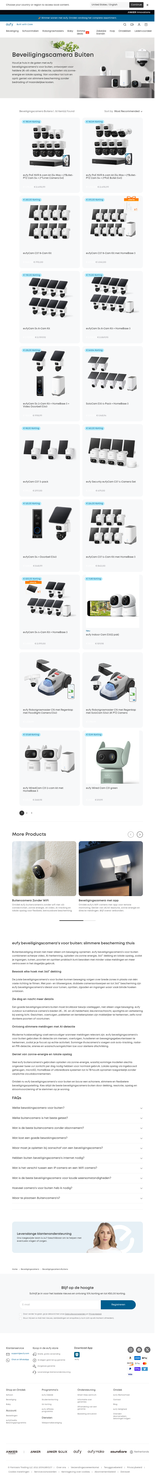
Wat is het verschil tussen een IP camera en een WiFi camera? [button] (54, 1168)
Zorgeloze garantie (46, 1366)
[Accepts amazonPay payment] (130, 1358)
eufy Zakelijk (47, 1395)
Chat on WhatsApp (20, 1359)
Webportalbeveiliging (52, 1423)
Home (15, 1269)
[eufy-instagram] (131, 1350)
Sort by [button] (108, 111)
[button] (147, 5)
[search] (125, 24)
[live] (132, 24)
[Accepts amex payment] (137, 1358)
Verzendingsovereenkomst (85, 1467)
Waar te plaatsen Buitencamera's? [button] (36, 1198)
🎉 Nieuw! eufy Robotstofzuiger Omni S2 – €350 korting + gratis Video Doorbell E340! (77, 18)
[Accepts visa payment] (130, 1374)
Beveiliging (11, 1400)
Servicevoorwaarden (45, 1472)
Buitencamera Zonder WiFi (30, 900)
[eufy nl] (10, 24)
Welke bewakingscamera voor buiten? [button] (38, 1108)
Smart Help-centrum (87, 1395)
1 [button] (21, 813)
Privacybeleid (95, 1314)
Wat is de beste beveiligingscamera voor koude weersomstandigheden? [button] (61, 1178)
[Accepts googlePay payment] (137, 1363)
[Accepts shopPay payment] (137, 1369)
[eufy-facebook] (139, 1350)
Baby (8, 1404)
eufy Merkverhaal (121, 1395)
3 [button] (31, 813)
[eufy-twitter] (147, 1350)
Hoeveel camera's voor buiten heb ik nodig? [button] (42, 1188)
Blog (115, 1404)
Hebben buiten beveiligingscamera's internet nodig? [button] (48, 1158)
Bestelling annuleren (87, 1414)
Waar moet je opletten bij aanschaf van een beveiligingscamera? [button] (57, 1148)
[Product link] (49, 144)
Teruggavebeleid (113, 1467)
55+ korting (46, 1404)
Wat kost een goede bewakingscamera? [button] (39, 1138)
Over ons (61, 1467)
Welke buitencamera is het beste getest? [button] (40, 1118)
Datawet (125, 1472)
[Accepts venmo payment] (144, 1369)
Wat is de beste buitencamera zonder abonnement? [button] (48, 1128)
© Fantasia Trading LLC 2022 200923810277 (30, 1467)
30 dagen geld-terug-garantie (51, 1360)
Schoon (9, 1395)
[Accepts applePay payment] (144, 1358)
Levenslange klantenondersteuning (54, 1372)
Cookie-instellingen (18, 1472)
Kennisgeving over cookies (75, 1472)
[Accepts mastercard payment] (144, 1363)
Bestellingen (12, 1416)
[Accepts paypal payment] (130, 1369)
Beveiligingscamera (30, 1269)
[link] (77, 1237)
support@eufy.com (20, 1353)
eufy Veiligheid (120, 1409)
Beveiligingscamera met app (99, 900)
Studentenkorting (50, 1400)
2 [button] (26, 813)
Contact (117, 1400)
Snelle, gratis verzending (49, 1354)
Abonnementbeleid (105, 1472)
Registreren (118, 1305)
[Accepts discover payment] (130, 1363)
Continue (136, 5)
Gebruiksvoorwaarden (75, 1314)
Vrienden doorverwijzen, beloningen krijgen (121, 1416)
